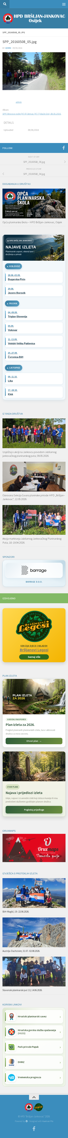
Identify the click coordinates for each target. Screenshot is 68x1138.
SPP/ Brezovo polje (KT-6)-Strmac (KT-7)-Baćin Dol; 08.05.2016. (31, 113)
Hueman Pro (47, 1121)
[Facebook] (64, 148)
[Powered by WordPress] (26, 1121)
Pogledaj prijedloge (34, 809)
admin (8, 48)
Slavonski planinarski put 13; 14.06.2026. (22, 990)
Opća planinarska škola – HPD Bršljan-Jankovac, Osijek (32, 222)
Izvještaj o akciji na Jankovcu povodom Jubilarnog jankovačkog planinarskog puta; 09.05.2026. (29, 454)
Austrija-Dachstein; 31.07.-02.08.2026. (21, 951)
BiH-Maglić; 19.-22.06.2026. (15, 911)
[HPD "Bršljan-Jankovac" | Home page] (34, 18)
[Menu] (64, 4)
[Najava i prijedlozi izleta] (34, 766)
